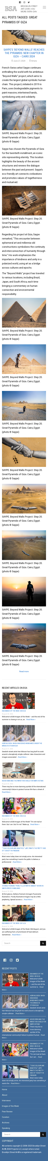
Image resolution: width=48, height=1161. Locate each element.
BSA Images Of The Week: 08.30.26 (14, 711)
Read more (24, 671)
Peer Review (7, 1111)
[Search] (43, 943)
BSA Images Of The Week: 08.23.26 (14, 816)
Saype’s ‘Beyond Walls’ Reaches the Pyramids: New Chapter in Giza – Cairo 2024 (24, 53)
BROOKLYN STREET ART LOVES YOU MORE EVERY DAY (29, 8)
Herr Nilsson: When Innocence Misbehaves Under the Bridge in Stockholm (37, 1000)
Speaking (6, 1128)
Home (4, 1089)
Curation (5, 1117)
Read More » (31, 719)
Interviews (6, 1100)
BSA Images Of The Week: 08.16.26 (14, 923)
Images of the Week (10, 1106)
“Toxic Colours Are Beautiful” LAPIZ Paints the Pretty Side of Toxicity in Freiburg (37, 1070)
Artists (34, 61)
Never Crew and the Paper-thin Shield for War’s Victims (22, 781)
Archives (5, 1123)
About (4, 1095)
